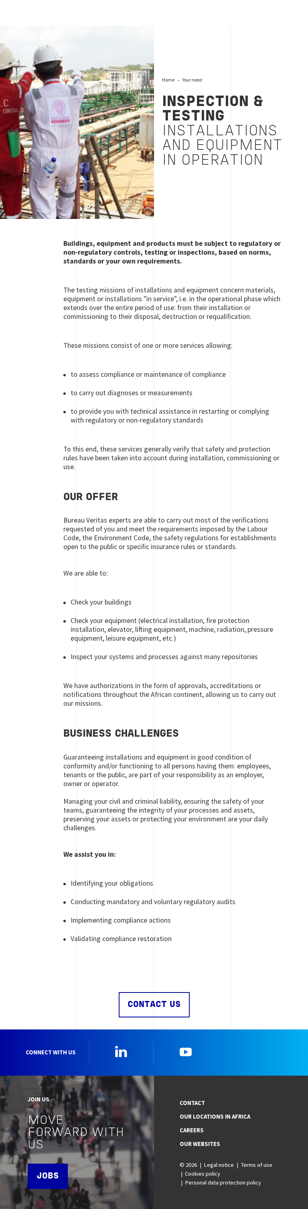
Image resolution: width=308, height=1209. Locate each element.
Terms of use (256, 1164)
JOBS (47, 1176)
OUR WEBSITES (200, 1144)
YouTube (186, 1052)
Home (168, 80)
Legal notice (219, 1164)
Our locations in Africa (215, 1116)
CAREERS (192, 1130)
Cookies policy (202, 1173)
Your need (192, 80)
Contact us (154, 1005)
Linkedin (121, 1052)
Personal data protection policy (223, 1182)
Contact (192, 1103)
